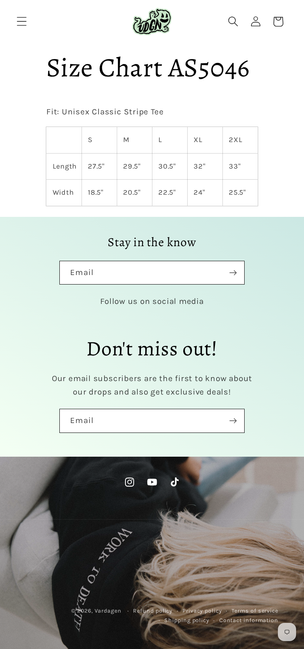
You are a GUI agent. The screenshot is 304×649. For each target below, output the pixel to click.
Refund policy (153, 610)
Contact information (248, 620)
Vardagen (108, 610)
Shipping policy (186, 620)
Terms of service (255, 610)
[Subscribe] (233, 273)
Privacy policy (202, 610)
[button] (21, 21)
